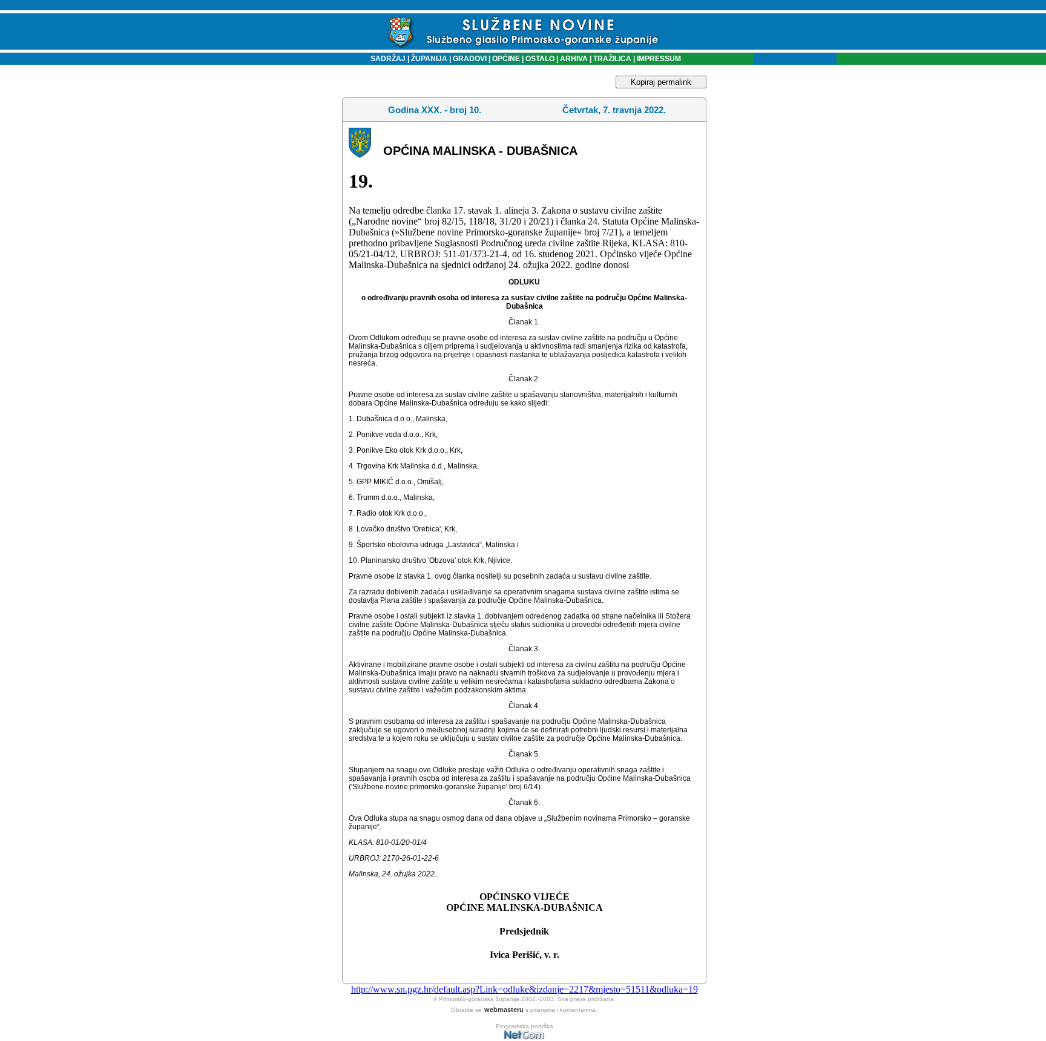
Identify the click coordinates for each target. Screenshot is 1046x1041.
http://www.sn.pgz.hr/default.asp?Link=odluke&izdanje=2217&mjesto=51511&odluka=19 (524, 989)
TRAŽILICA (611, 58)
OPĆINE (506, 58)
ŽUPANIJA (429, 58)
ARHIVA (573, 58)
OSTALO (539, 58)
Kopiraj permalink (661, 82)
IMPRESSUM (659, 58)
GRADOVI (470, 58)
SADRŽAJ (385, 58)
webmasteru (504, 1009)
